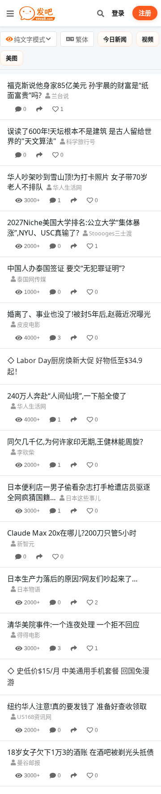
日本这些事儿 (82, 498)
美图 (11, 58)
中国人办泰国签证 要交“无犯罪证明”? (66, 268)
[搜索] (100, 13)
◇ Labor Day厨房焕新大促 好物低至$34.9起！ (74, 366)
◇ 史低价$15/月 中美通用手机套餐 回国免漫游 (78, 677)
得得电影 (28, 635)
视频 (147, 39)
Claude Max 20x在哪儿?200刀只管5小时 (71, 533)
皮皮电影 (28, 324)
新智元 (25, 544)
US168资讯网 (33, 717)
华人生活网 (66, 187)
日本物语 (28, 589)
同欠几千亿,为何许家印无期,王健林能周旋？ (77, 442)
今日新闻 (115, 39)
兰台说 (59, 96)
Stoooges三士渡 (110, 233)
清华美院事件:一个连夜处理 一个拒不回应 (73, 625)
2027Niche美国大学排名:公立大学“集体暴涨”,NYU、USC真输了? (73, 227)
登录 (118, 13)
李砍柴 (25, 452)
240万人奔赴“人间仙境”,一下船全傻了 (67, 396)
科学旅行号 (80, 142)
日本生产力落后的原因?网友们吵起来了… (72, 579)
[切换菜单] (10, 13)
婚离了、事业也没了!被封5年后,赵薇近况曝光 (79, 314)
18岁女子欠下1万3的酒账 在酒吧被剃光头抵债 (80, 752)
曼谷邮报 (28, 763)
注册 (145, 13)
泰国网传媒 (31, 279)
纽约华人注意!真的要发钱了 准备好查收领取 (77, 706)
